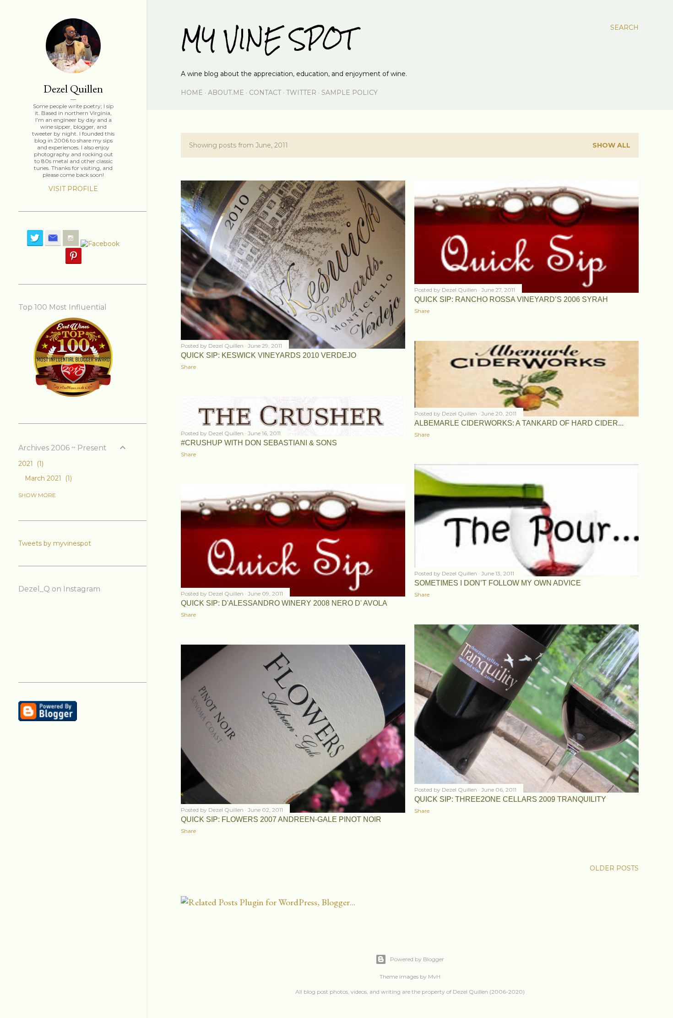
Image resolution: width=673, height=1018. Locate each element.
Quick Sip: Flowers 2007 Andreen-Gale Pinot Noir (281, 819)
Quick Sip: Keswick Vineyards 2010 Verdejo (268, 355)
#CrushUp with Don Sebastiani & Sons (259, 443)
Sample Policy (349, 92)
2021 (30, 464)
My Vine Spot (268, 39)
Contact (265, 92)
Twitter (301, 92)
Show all (611, 145)
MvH (434, 976)
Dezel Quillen (73, 89)
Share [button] (188, 366)
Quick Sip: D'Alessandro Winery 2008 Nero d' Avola (284, 603)
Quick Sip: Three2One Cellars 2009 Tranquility (510, 799)
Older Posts (614, 868)
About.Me (226, 92)
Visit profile (73, 189)
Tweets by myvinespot (54, 543)
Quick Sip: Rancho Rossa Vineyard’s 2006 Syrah (511, 299)
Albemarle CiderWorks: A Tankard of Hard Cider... (519, 423)
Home (192, 92)
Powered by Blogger (417, 959)
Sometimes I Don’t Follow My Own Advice (497, 583)
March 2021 (47, 478)
